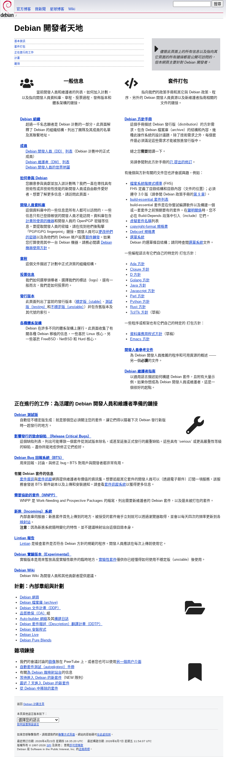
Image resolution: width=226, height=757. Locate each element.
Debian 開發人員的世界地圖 (48, 167)
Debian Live (29, 635)
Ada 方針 (137, 264)
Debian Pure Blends (36, 640)
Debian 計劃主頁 (33, 704)
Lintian (25, 543)
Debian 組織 (30, 119)
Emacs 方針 (140, 339)
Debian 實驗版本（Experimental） (42, 554)
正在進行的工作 (24, 52)
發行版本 (27, 296)
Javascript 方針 (142, 291)
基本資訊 (19, 41)
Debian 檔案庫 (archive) (39, 602)
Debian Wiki (24, 570)
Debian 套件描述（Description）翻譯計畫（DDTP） (61, 624)
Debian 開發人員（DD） (45, 151)
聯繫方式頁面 (66, 734)
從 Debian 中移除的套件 (39, 688)
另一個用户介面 (128, 662)
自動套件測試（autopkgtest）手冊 (47, 667)
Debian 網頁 (29, 597)
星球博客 (57, 9)
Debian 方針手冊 (138, 119)
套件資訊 (27, 479)
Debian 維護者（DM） (43, 162)
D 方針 (135, 275)
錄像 (52, 662)
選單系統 (137, 237)
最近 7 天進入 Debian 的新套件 (44, 683)
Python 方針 (140, 301)
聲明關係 (194, 210)
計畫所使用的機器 (40, 221)
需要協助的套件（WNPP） (35, 495)
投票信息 (27, 275)
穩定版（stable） (89, 301)
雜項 (17, 63)
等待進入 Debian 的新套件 (41, 678)
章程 (23, 259)
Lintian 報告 (24, 538)
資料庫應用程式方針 (146, 334)
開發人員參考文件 (139, 350)
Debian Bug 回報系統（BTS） (39, 458)
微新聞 (40, 9)
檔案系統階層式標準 (146, 183)
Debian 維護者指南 (140, 371)
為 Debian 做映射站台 (44, 672)
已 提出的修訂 (181, 162)
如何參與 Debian (33, 178)
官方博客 (24, 9)
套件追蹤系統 (115, 484)
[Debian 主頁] (7, 9)
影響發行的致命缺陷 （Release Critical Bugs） (52, 436)
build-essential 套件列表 (149, 199)
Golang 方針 (140, 280)
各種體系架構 (31, 323)
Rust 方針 (138, 307)
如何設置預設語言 (28, 724)
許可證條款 (76, 745)
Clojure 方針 (139, 269)
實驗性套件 (108, 559)
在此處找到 (104, 734)
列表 (68, 151)
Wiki (71, 9)
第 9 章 (199, 194)
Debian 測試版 (26, 415)
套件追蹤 (45, 479)
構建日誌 (61, 619)
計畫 (17, 57)
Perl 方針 (137, 296)
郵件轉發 (92, 237)
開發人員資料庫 (32, 205)
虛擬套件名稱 (141, 221)
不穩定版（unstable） (67, 307)
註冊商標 (84, 749)
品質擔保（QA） (33, 613)
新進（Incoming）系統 (33, 511)
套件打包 (19, 46)
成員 (23, 146)
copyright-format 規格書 (149, 226)
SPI (49, 745)
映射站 (25, 522)
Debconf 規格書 (142, 232)
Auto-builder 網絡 (33, 619)
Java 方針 (138, 285)
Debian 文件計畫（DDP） (40, 608)
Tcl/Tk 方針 (139, 312)
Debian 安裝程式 (33, 629)
